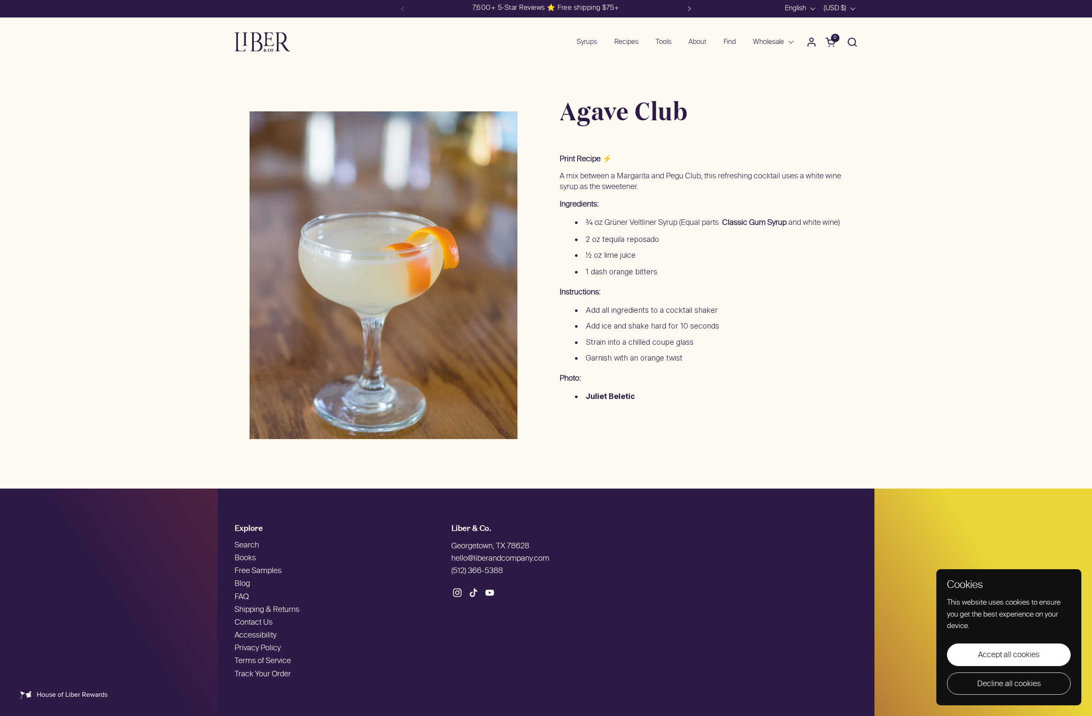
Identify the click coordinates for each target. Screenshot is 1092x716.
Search (247, 545)
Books (245, 558)
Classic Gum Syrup (754, 223)
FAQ (242, 597)
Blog (242, 584)
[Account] (811, 42)
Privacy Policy (258, 648)
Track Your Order (263, 674)
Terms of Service (263, 661)
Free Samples (258, 571)
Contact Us (254, 622)
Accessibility (255, 635)
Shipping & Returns (267, 610)
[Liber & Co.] (262, 42)
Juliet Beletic (610, 396)
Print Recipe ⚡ (586, 159)
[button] (852, 42)
